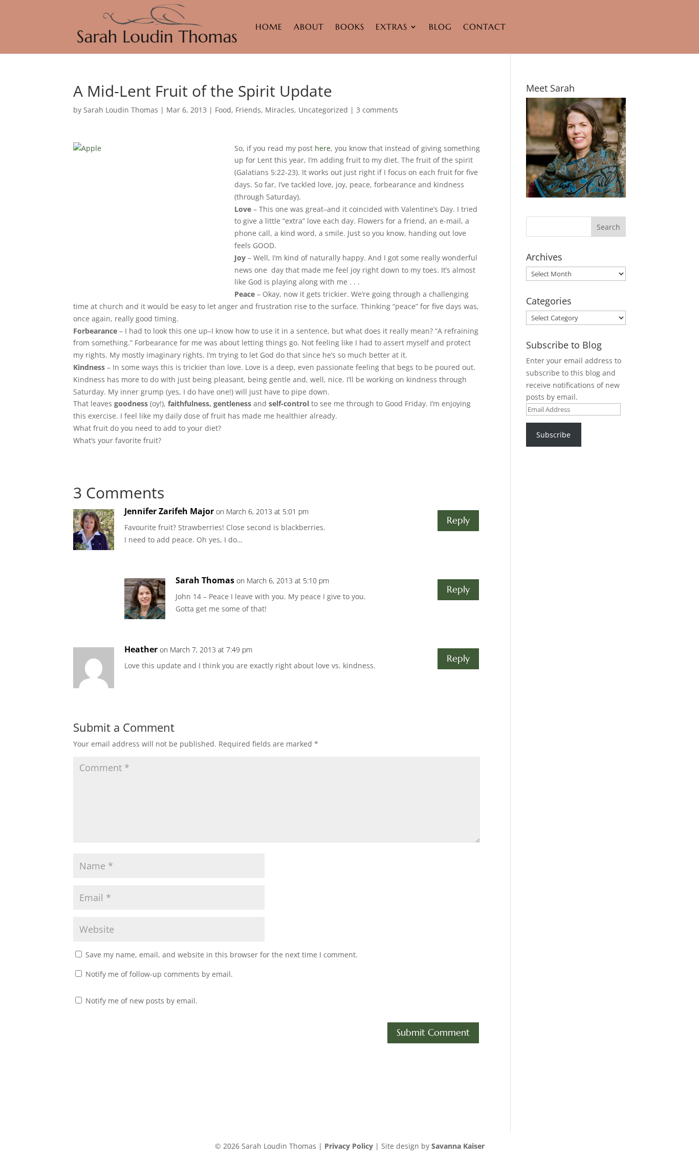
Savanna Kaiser (458, 1146)
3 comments (377, 110)
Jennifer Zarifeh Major (169, 511)
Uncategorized (323, 110)
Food (223, 110)
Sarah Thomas (205, 580)
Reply (458, 520)
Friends (248, 110)
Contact (484, 26)
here (323, 148)
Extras (391, 26)
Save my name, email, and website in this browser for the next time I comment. (221, 954)
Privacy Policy (348, 1146)
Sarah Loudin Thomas (120, 110)
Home (268, 26)
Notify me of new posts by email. (141, 1000)
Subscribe (553, 435)
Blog (440, 26)
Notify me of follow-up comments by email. (159, 974)
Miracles (279, 110)
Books (349, 26)
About (309, 26)
